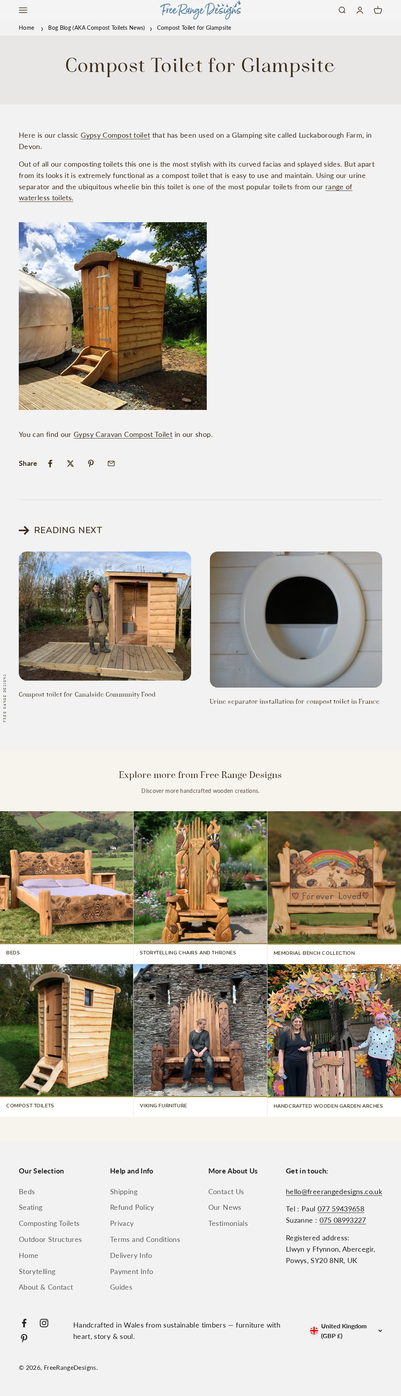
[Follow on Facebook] (24, 1323)
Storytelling (37, 1271)
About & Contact (46, 1287)
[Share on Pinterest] (91, 463)
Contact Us (226, 1191)
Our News (225, 1207)
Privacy (122, 1223)
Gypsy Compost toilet (115, 135)
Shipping (123, 1191)
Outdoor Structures (50, 1239)
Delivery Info (131, 1255)
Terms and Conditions (145, 1239)
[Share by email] (111, 463)
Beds (27, 1191)
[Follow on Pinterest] (24, 1338)
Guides (121, 1287)
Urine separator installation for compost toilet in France (295, 701)
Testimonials (228, 1223)
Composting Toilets (49, 1223)
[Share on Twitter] (70, 463)
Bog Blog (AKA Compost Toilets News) (96, 27)
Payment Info (131, 1271)
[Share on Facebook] (50, 463)
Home (26, 27)
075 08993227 (343, 1220)
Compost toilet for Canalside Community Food (87, 694)
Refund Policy (132, 1207)
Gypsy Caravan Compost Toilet (123, 434)
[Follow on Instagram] (44, 1323)
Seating (31, 1207)
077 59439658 (341, 1208)
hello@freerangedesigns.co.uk (334, 1191)
